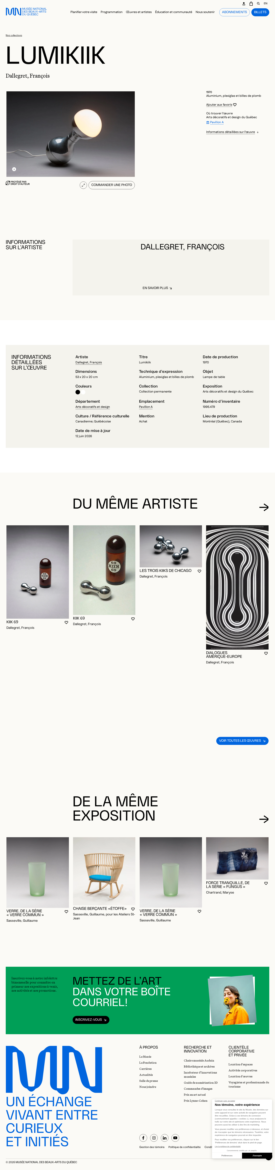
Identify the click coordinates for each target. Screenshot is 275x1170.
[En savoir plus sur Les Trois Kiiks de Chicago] (171, 546)
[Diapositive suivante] (264, 507)
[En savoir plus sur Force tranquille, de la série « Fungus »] (237, 858)
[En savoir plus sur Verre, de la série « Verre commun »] (37, 872)
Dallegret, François (88, 362)
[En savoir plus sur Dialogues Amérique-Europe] (237, 587)
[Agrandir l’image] (83, 185)
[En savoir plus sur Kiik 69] (37, 572)
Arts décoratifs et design (92, 407)
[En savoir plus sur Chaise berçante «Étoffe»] (104, 871)
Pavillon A (146, 407)
